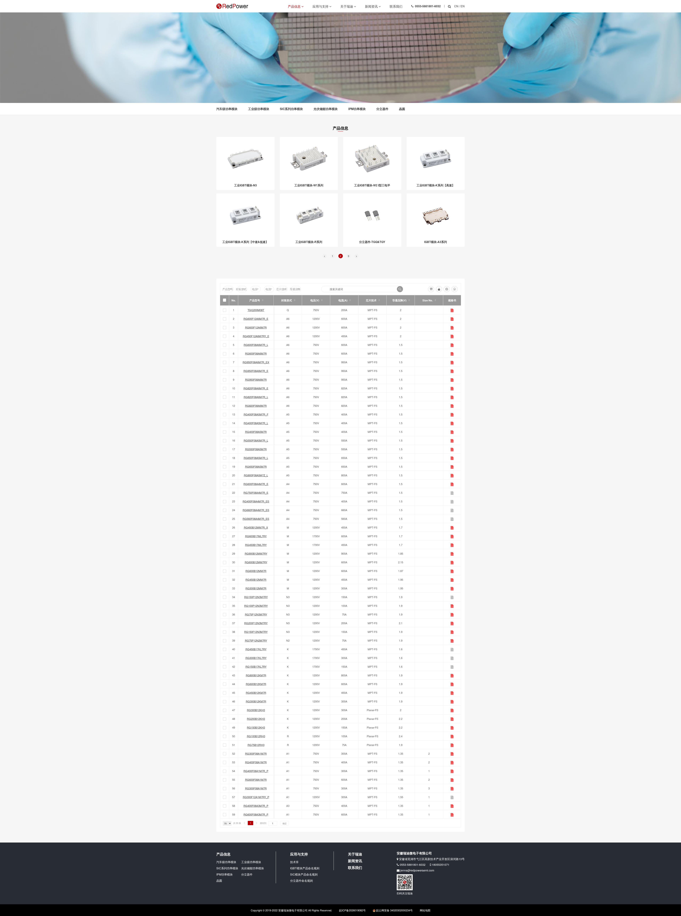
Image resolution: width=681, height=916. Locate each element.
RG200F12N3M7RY (256, 623)
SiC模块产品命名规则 (304, 874)
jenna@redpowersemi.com (417, 870)
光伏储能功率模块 (326, 109)
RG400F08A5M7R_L (256, 423)
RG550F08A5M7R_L (256, 440)
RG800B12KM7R (256, 675)
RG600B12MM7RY (256, 562)
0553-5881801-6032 (428, 6)
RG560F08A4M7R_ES (256, 519)
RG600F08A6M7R (256, 353)
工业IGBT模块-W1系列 (308, 185)
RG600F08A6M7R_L (256, 345)
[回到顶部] (676, 911)
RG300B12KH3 (256, 710)
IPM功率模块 (357, 109)
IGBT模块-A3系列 (435, 242)
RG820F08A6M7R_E (255, 388)
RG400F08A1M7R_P (255, 771)
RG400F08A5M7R (256, 432)
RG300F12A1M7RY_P (256, 797)
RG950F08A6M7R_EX (256, 362)
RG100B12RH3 (256, 736)
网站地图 (425, 910)
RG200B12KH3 (256, 719)
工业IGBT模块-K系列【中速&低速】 (245, 242)
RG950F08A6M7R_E (255, 371)
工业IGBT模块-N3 (245, 185)
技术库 (294, 862)
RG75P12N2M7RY (256, 640)
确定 (285, 823)
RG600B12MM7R (255, 571)
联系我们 (396, 6)
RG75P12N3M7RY (256, 614)
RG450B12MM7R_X (256, 527)
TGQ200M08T (256, 310)
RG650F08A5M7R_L (256, 458)
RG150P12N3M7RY (256, 597)
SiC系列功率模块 (291, 109)
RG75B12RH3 (256, 745)
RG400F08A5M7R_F (256, 414)
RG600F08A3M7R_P (255, 814)
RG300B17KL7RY (256, 658)
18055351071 (440, 865)
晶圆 (402, 109)
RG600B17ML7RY (256, 536)
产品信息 (294, 6)
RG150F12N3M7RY (256, 632)
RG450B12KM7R (256, 692)
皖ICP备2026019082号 (352, 910)
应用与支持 (320, 6)
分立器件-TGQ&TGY (372, 242)
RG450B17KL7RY (256, 649)
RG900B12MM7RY (256, 553)
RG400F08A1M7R (256, 762)
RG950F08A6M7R (256, 379)
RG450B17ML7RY (256, 545)
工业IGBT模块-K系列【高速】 (436, 185)
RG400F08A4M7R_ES (256, 501)
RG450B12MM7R (255, 579)
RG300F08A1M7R (256, 753)
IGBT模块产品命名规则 (304, 868)
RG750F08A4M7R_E (255, 492)
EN (463, 6)
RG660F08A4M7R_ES (256, 510)
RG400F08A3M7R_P (255, 806)
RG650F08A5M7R (256, 466)
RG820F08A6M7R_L (256, 397)
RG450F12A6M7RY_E (256, 336)
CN (456, 6)
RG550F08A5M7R (256, 449)
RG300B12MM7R (255, 588)
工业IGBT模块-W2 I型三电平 (372, 185)
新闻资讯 (372, 6)
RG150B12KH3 (256, 727)
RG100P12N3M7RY (256, 606)
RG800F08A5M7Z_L (256, 475)
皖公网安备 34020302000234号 (394, 910)
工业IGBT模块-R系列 (308, 242)
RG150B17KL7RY (256, 666)
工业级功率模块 (258, 109)
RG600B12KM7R (256, 684)
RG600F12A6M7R (256, 327)
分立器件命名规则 (301, 881)
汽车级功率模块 (226, 109)
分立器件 (382, 109)
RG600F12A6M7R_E (255, 319)
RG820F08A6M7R (256, 406)
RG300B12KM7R (256, 701)
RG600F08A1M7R (256, 779)
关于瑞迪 (347, 6)
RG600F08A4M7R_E (255, 484)
